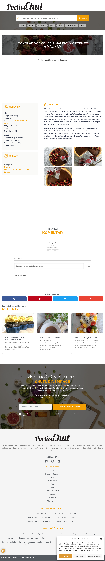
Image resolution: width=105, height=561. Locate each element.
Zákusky (7, 172)
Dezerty (7, 167)
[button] (101, 539)
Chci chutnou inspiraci (70, 407)
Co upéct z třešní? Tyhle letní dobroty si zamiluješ (78, 534)
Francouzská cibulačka (50, 337)
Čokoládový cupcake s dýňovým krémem (14, 338)
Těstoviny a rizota (52, 491)
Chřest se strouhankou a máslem (39, 517)
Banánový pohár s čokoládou (66, 513)
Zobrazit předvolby (94, 556)
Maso (53, 484)
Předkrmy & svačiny (52, 474)
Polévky (52, 477)
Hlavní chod (52, 481)
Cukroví (52, 470)
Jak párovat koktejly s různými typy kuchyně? (26, 534)
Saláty (52, 494)
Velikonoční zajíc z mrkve (86, 337)
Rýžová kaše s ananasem (66, 521)
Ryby (52, 487)
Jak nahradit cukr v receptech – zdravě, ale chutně (26, 538)
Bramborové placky (39, 513)
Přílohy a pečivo (52, 501)
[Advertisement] (52, 82)
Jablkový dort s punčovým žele (39, 521)
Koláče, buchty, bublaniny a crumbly (17, 169)
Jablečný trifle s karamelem (66, 517)
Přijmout (65, 556)
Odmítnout (79, 556)
